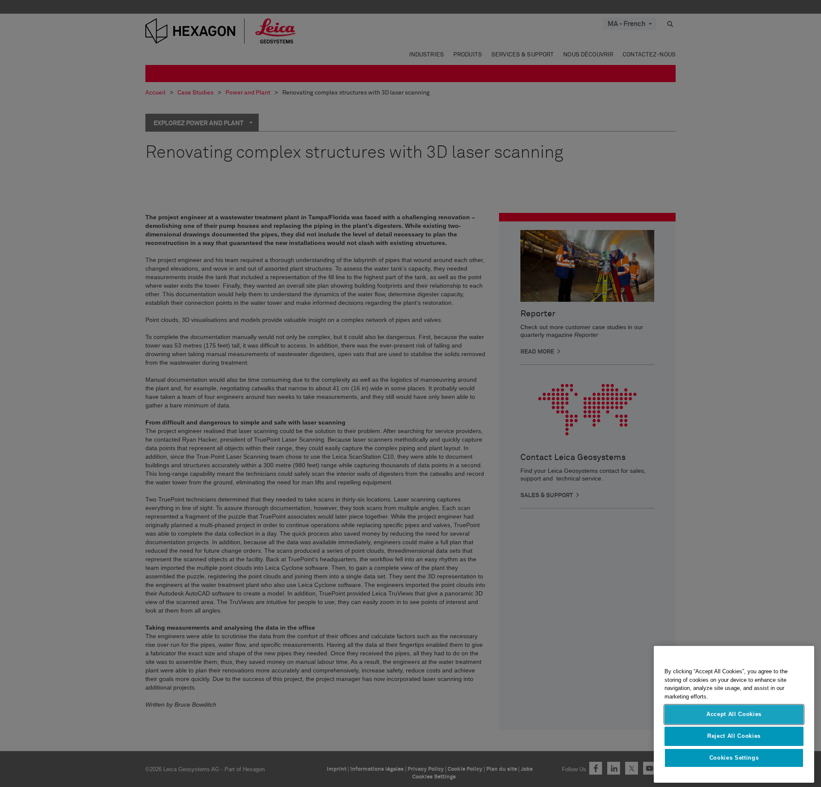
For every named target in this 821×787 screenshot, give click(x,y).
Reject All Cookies (734, 736)
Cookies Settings (734, 758)
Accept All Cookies (734, 714)
